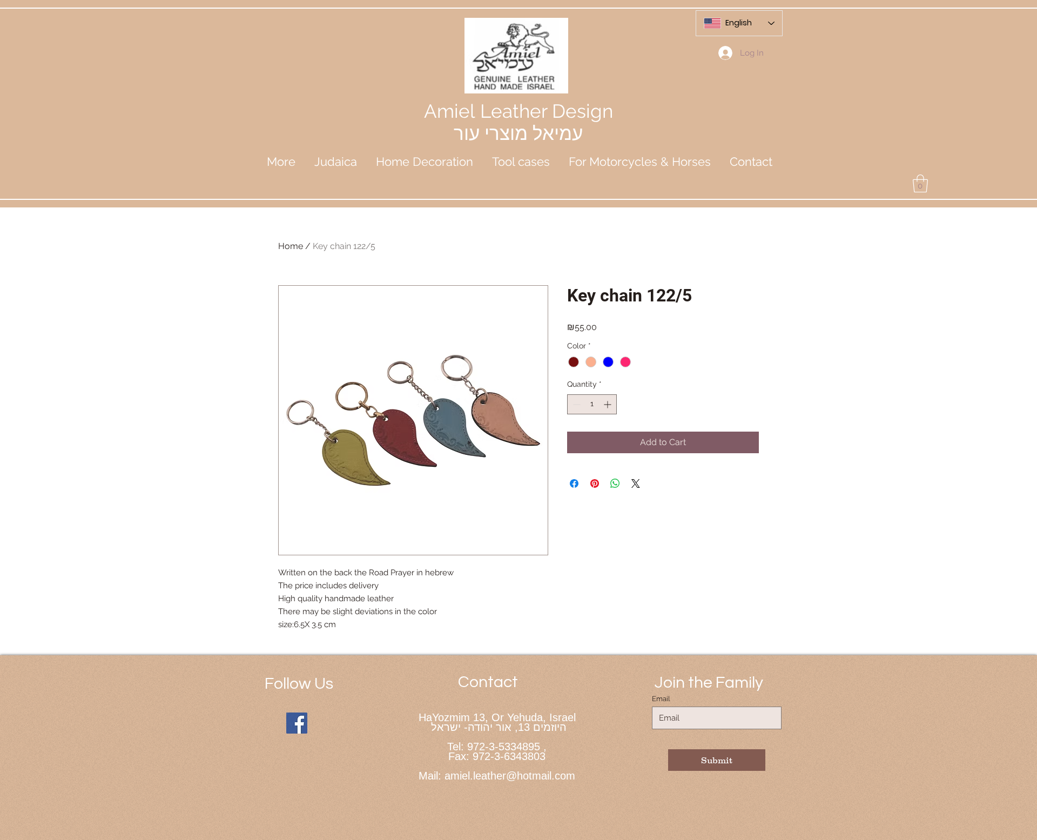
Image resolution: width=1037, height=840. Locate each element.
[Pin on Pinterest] (594, 483)
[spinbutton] (592, 404)
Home (290, 246)
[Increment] (608, 404)
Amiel (452, 111)
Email (661, 698)
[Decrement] (575, 404)
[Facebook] (296, 723)
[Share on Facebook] (574, 483)
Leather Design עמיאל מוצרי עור (533, 122)
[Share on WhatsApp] (615, 483)
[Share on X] (635, 483)
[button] (335, 161)
